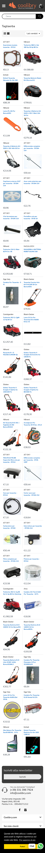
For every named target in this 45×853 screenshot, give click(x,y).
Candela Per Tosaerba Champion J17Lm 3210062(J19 (31, 662)
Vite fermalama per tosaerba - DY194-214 (11, 217)
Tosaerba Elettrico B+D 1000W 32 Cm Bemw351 (12, 626)
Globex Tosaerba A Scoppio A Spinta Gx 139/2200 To (10, 390)
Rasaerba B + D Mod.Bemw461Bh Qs (10, 354)
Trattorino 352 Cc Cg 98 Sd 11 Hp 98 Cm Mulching (12, 593)
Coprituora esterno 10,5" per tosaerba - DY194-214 (12, 183)
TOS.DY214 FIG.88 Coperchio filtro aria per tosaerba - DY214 (11, 460)
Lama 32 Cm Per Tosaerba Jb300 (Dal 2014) (10, 697)
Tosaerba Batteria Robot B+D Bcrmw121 (32, 79)
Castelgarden (8, 314)
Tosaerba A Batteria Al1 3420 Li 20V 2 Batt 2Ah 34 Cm (32, 113)
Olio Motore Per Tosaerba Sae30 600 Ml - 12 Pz (12, 731)
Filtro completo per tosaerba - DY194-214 (11, 560)
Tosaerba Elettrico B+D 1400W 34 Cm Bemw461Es (32, 627)
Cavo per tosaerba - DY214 (10, 494)
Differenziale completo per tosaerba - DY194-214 (32, 148)
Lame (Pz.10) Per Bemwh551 (9, 112)
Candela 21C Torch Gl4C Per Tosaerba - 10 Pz (32, 593)
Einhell (5, 75)
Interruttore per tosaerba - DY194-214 (33, 527)
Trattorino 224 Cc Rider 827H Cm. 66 (11, 250)
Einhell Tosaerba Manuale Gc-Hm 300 (10, 79)
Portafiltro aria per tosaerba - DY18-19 (31, 217)
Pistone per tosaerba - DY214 (32, 560)
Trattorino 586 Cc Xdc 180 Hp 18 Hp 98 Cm (31, 46)
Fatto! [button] (22, 847)
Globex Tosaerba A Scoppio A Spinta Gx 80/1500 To (31, 390)
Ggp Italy (6, 279)
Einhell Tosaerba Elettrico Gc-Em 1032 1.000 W (31, 732)
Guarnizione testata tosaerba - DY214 (10, 46)
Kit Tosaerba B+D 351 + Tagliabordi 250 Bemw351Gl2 (11, 425)
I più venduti (32, 33)
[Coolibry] (22, 5)
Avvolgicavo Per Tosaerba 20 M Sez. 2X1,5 (33, 424)
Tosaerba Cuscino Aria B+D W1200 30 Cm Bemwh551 (32, 284)
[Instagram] (25, 810)
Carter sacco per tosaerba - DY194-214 (31, 494)
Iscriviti (22, 777)
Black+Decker (29, 279)
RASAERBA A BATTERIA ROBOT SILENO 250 (32, 250)
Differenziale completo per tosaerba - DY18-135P (32, 460)
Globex (26, 349)
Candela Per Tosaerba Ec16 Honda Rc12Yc (31, 696)
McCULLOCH (29, 246)
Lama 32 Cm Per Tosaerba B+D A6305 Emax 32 (31, 320)
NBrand (27, 42)
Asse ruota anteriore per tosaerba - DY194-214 (32, 182)
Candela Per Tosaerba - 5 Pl (12, 283)
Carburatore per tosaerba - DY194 (9, 527)
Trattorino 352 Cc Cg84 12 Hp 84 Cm (11, 319)
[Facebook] (19, 810)
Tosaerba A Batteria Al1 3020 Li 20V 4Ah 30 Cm (11, 147)
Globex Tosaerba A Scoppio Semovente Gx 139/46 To (32, 355)
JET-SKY (6, 42)
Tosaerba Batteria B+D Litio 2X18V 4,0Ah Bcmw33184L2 (11, 662)
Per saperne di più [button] (27, 840)
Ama (25, 589)
